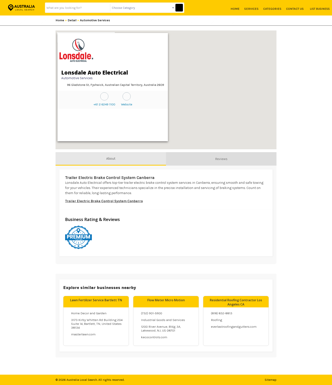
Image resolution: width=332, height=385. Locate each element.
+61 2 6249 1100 (104, 104)
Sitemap (270, 380)
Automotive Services (95, 20)
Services (251, 9)
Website (126, 104)
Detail (72, 20)
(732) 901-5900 (151, 313)
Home (235, 9)
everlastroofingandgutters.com (233, 326)
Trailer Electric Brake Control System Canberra (104, 201)
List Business (320, 9)
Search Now (179, 7)
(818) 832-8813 (221, 313)
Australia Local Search (81, 380)
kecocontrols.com (154, 337)
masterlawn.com (83, 334)
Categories (272, 9)
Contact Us (295, 9)
